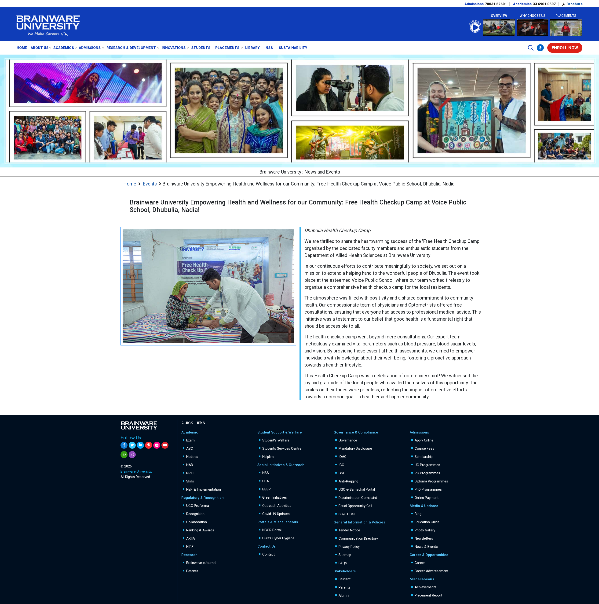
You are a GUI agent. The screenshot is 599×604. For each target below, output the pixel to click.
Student (345, 579)
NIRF (190, 547)
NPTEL (191, 473)
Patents (192, 571)
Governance (348, 440)
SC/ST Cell (347, 514)
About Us (39, 48)
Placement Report (428, 595)
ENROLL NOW (565, 47)
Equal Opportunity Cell (355, 506)
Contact (268, 554)
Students (200, 48)
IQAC (343, 457)
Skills (190, 481)
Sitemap (345, 555)
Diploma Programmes (431, 481)
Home (22, 48)
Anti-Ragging (348, 481)
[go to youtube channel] (164, 445)
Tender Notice (349, 530)
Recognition (195, 514)
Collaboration (196, 522)
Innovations (174, 48)
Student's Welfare (275, 440)
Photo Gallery (425, 530)
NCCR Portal (271, 530)
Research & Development (131, 48)
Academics (63, 48)
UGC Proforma (197, 506)
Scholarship (424, 457)
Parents (345, 587)
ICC (341, 465)
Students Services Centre (281, 448)
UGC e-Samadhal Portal (357, 489)
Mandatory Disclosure (355, 448)
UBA (265, 481)
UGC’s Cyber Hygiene (278, 538)
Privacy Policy (349, 547)
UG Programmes (427, 465)
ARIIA (190, 538)
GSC (342, 473)
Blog (418, 514)
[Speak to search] (540, 47)
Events (150, 184)
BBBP (266, 489)
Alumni (344, 595)
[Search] (530, 48)
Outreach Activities (276, 506)
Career (420, 563)
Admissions (90, 48)
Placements (227, 48)
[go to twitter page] (132, 445)
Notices (192, 457)
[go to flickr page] (156, 445)
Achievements (426, 587)
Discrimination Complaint (358, 498)
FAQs (343, 563)
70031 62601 (496, 4)
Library (252, 48)
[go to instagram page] (132, 454)
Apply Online (424, 440)
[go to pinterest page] (148, 445)
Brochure (574, 4)
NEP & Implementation (203, 489)
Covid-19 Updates (276, 514)
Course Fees (424, 448)
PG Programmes (427, 473)
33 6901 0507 (544, 4)
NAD (189, 465)
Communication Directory (358, 538)
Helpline (268, 457)
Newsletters (424, 538)
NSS (269, 48)
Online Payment (426, 498)
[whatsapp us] (124, 454)
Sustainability (293, 48)
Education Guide (427, 522)
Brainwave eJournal (201, 563)
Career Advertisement (431, 571)
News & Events (426, 547)
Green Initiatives (274, 497)
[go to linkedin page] (140, 445)
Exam (190, 440)
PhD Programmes (428, 489)
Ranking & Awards (200, 530)
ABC (189, 448)
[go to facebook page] (124, 445)
